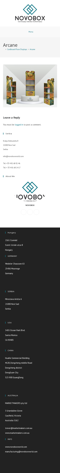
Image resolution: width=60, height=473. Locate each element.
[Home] (3, 49)
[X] (23, 212)
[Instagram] (36, 212)
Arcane (32, 49)
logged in (19, 124)
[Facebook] (30, 212)
